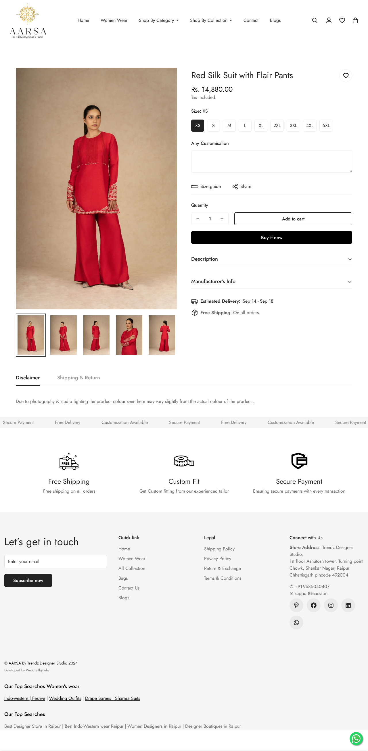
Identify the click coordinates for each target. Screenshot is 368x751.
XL (261, 125)
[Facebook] (314, 605)
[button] (355, 20)
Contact (251, 20)
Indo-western (17, 698)
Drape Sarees (98, 698)
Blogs (275, 20)
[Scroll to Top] (356, 719)
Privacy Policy (217, 558)
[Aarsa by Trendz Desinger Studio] (28, 20)
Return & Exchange (222, 568)
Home (83, 20)
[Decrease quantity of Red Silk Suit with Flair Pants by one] (197, 218)
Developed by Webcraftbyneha (26, 670)
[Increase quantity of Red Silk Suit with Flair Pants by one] (222, 218)
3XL (293, 125)
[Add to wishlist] (345, 75)
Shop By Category (156, 20)
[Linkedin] (348, 605)
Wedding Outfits (65, 698)
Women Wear (114, 20)
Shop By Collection (208, 20)
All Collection (131, 568)
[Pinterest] (296, 605)
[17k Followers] (331, 605)
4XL (309, 125)
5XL (326, 125)
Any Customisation (210, 143)
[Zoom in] (164, 80)
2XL (277, 125)
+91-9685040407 (311, 586)
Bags (123, 578)
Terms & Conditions (222, 578)
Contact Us (128, 588)
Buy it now (271, 237)
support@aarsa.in (310, 593)
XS (197, 125)
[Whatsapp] (296, 622)
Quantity (199, 205)
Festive (38, 698)
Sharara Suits (127, 698)
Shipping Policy (219, 549)
